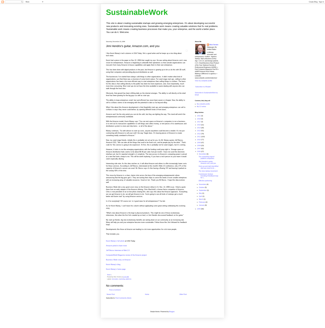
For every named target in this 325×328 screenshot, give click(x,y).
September (203, 190)
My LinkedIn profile (203, 104)
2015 (199, 125)
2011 (199, 137)
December (203, 154)
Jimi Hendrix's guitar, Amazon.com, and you (207, 162)
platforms (128, 279)
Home (147, 294)
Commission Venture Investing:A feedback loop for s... (208, 176)
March (201, 199)
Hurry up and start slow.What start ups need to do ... (208, 167)
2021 (199, 116)
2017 (199, 122)
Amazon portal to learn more (116, 246)
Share (109, 274)
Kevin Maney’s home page (116, 269)
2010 (199, 140)
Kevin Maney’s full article (115, 241)
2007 (199, 148)
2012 (199, 134)
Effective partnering (205, 181)
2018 (199, 119)
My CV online (201, 106)
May (200, 193)
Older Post (183, 294)
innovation (115, 279)
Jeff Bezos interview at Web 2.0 (117, 250)
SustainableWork (137, 12)
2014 (199, 128)
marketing (122, 279)
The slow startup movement (208, 171)
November (203, 184)
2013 (199, 131)
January (202, 205)
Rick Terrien (213, 45)
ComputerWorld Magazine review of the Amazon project (126, 255)
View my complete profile (203, 81)
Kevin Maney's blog (113, 264)
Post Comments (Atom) (123, 298)
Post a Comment (115, 290)
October (202, 187)
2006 (199, 151)
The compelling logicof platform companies (206, 157)
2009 (199, 142)
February (202, 202)
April (200, 196)
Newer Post (111, 294)
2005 (199, 209)
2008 (199, 145)
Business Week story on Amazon (118, 260)
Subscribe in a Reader (203, 87)
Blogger (171, 312)
